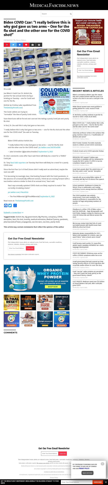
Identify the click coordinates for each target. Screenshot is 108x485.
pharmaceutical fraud (12, 222)
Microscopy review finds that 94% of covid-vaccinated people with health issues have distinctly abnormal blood (87, 225)
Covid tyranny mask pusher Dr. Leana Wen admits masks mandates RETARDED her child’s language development (88, 245)
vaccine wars (37, 222)
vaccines (46, 222)
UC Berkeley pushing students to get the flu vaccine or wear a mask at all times (87, 116)
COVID (59, 217)
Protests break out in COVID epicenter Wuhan (88, 151)
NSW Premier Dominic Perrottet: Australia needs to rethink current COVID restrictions (87, 144)
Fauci (14, 219)
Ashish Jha (20, 217)
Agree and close (87, 473)
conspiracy (52, 217)
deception (8, 219)
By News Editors (85, 129)
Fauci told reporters (18, 163)
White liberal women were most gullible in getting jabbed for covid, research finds (87, 107)
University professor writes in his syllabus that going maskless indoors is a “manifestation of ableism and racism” (88, 135)
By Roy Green (84, 119)
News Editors (21, 40)
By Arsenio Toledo (85, 153)
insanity (27, 219)
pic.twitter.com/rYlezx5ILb (18, 192)
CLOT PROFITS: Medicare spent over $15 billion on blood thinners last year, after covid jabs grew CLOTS (88, 283)
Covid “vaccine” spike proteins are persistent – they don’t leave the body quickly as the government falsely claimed (88, 273)
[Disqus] (37, 362)
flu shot (20, 219)
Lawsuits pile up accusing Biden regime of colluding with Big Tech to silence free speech (88, 178)
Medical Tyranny (53, 219)
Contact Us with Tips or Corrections (54, 472)
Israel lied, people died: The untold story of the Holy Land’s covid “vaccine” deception (87, 170)
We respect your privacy (43, 463)
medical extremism (38, 219)
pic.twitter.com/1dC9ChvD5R (49, 147)
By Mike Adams (85, 219)
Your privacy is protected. (14, 254)
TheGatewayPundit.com (13, 108)
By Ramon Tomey (85, 147)
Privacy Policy (54, 477)
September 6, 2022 (45, 152)
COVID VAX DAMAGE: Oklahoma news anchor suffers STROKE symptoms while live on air (87, 254)
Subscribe (98, 482)
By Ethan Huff (84, 102)
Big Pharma (42, 217)
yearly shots (55, 222)
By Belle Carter (84, 191)
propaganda (26, 222)
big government (31, 217)
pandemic (64, 219)
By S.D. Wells (84, 249)
